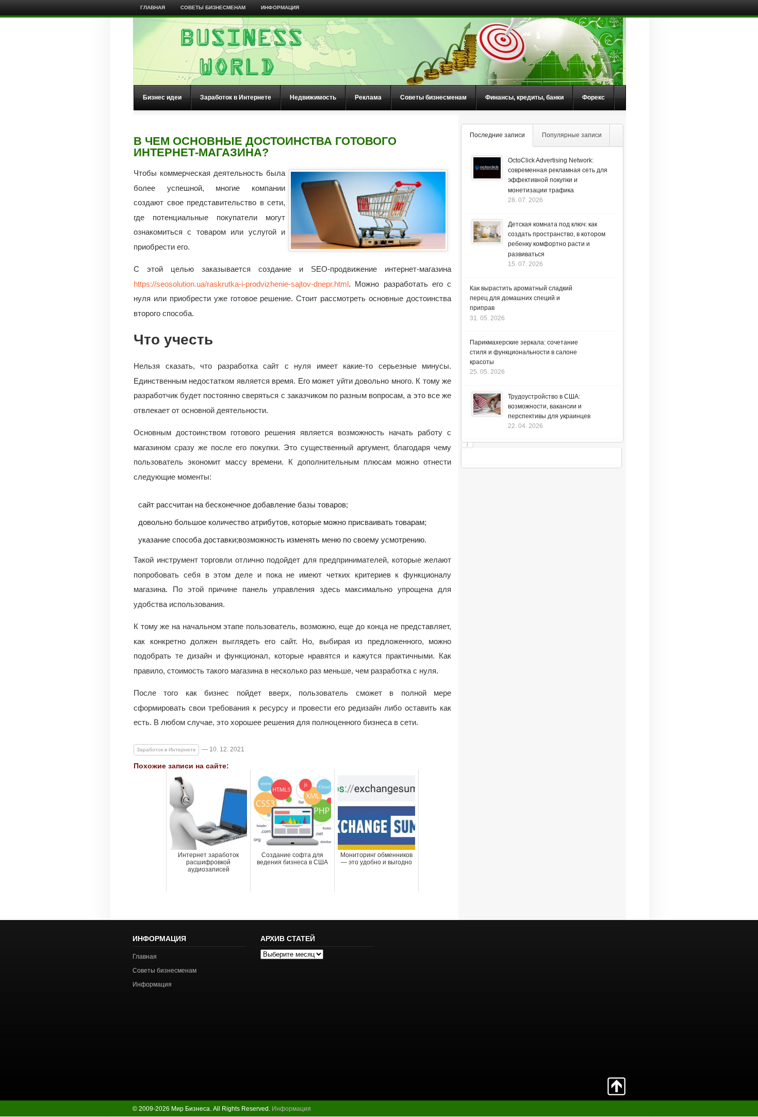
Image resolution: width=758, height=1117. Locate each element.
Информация (280, 7)
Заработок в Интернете (235, 97)
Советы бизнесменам (212, 7)
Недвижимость (313, 97)
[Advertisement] (589, 997)
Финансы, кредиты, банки (524, 97)
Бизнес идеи (162, 97)
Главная (152, 7)
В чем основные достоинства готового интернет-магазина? (265, 147)
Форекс (593, 97)
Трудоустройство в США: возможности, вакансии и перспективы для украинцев (549, 406)
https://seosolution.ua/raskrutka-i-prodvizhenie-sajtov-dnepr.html (241, 284)
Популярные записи (572, 135)
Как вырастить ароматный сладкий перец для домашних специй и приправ (521, 298)
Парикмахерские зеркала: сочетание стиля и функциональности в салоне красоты (524, 352)
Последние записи (497, 135)
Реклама (368, 97)
